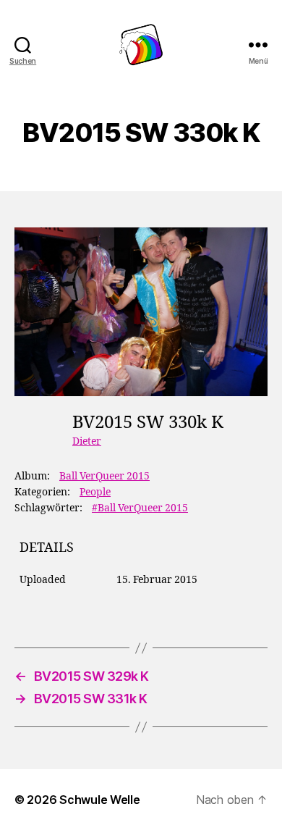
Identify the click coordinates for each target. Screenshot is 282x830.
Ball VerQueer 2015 (104, 476)
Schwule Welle (99, 799)
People (95, 492)
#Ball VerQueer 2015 (140, 508)
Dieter (86, 441)
